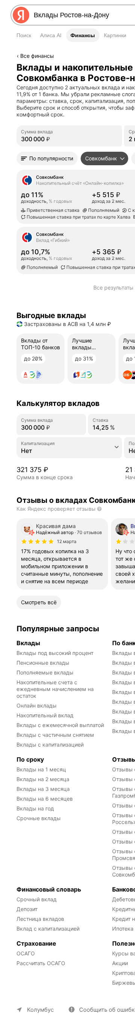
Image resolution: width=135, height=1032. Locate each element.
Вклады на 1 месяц (41, 769)
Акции (120, 963)
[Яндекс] (21, 15)
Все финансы (37, 56)
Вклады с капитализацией (50, 744)
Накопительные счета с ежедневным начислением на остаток (55, 689)
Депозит (27, 909)
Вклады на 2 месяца (42, 779)
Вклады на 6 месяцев (44, 798)
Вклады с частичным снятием (55, 735)
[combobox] (69, 450)
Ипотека (123, 928)
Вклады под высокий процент (54, 653)
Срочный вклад (36, 899)
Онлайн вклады (36, 705)
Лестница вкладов (40, 919)
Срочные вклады (38, 818)
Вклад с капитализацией (48, 928)
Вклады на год (35, 808)
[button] (47, 158)
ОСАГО (25, 953)
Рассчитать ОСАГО (40, 963)
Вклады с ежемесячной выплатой (60, 725)
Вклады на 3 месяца (43, 789)
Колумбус (40, 1009)
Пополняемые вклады (45, 672)
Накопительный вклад (45, 715)
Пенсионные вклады (42, 662)
